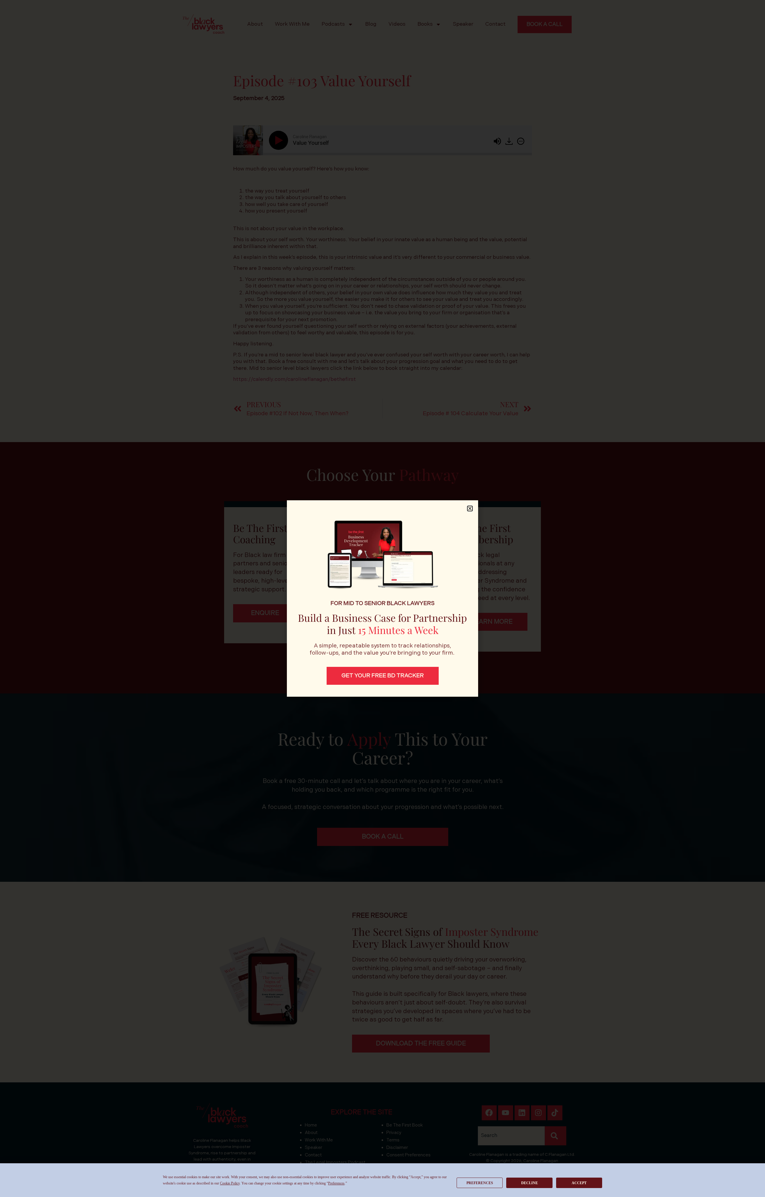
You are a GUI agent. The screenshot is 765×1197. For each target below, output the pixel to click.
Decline (529, 1183)
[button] (470, 508)
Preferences (479, 1183)
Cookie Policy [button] (230, 1183)
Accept (579, 1183)
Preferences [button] (336, 1183)
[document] (382, 598)
